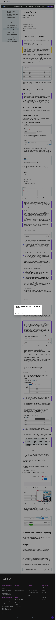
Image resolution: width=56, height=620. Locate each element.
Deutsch (23, 313)
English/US (17, 313)
